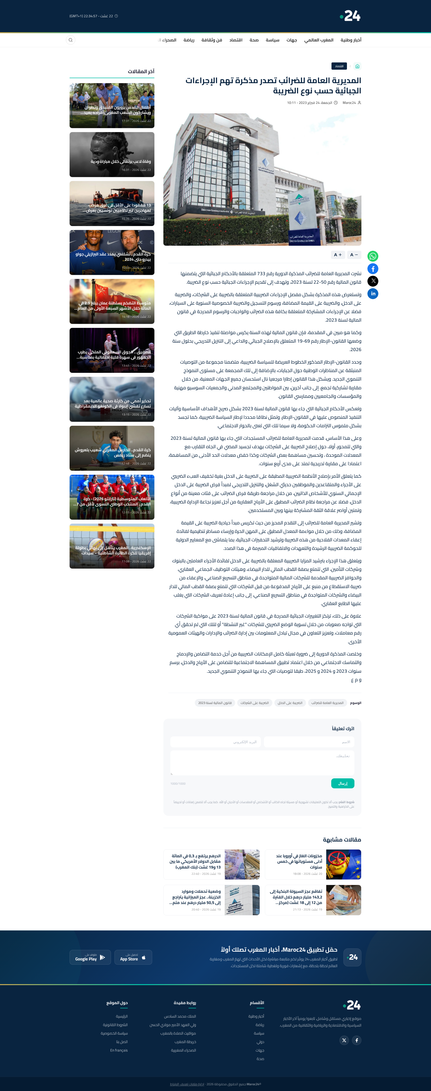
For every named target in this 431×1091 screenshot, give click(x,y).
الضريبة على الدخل (290, 703)
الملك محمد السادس (180, 1016)
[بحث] (70, 40)
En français (119, 1050)
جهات (292, 40)
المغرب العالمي (318, 40)
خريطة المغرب (185, 1042)
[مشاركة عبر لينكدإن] (372, 293)
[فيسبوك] (356, 1040)
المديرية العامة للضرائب (328, 703)
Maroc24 (349, 102)
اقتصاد (235, 40)
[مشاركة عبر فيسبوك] (372, 268)
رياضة (189, 40)
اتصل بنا (122, 1042)
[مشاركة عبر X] (372, 281)
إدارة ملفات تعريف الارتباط (187, 1084)
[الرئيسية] (357, 66)
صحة (254, 40)
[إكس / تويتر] (344, 1040)
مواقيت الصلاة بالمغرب (178, 1033)
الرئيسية (122, 1016)
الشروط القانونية (115, 1025)
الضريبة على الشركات (255, 703)
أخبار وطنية (351, 40)
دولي (260, 1042)
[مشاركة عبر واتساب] (372, 256)
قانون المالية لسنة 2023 (215, 703)
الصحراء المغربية (161, 40)
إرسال (342, 783)
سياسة (272, 40)
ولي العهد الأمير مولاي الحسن (173, 1025)
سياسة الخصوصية (114, 1033)
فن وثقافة (212, 40)
